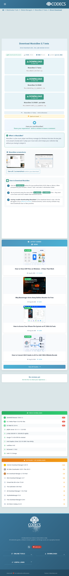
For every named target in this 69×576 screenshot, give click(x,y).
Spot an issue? (35, 116)
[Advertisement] (34, 25)
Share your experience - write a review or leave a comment (34, 128)
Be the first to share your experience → (34, 380)
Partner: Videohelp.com (50, 573)
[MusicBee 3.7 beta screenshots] (15, 161)
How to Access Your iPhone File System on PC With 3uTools (34, 326)
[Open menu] (5, 4)
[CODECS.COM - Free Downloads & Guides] (34, 524)
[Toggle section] (31, 554)
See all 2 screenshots (23, 171)
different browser (26, 201)
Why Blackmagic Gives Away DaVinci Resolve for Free (34, 298)
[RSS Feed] (29, 547)
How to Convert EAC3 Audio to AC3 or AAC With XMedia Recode (34, 355)
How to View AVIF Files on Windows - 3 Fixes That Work (34, 269)
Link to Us (37, 547)
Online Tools (19, 554)
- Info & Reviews (35, 113)
